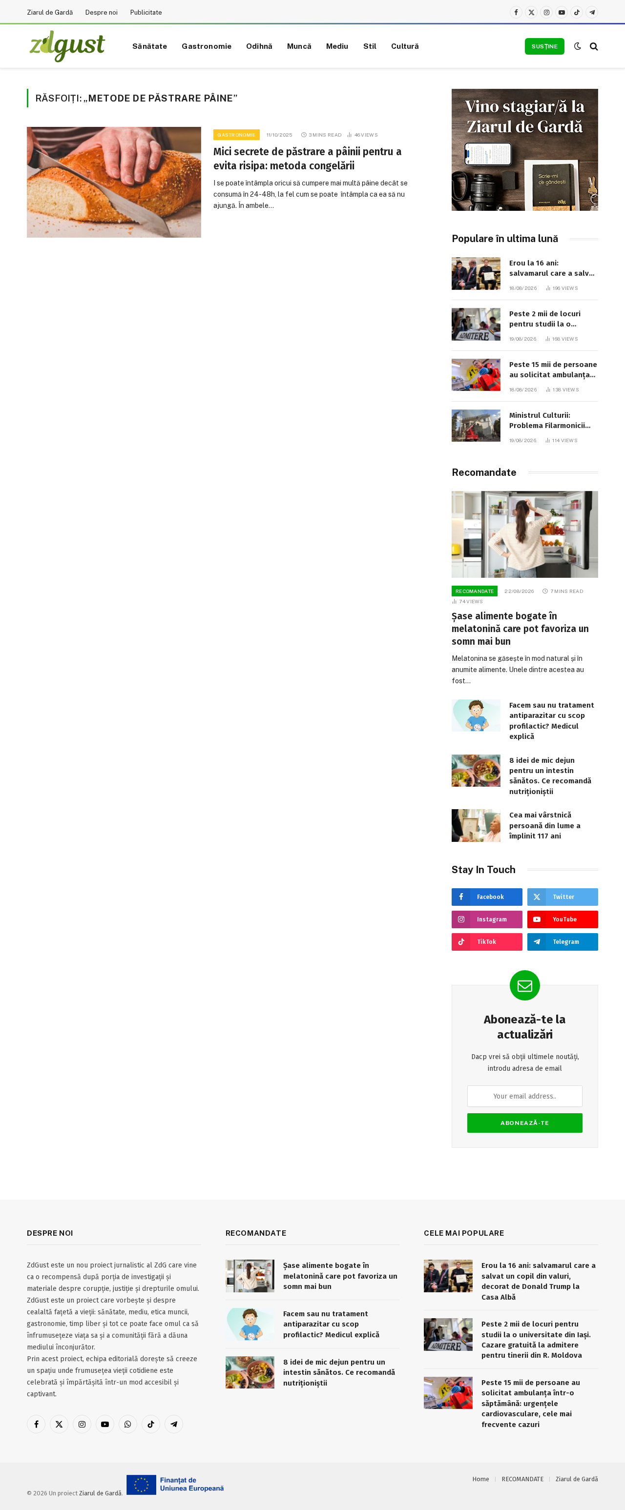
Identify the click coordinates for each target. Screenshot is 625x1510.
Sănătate (149, 45)
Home (480, 1479)
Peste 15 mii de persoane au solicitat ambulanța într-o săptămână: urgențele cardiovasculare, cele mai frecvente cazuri (553, 370)
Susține (545, 46)
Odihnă (259, 45)
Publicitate (146, 12)
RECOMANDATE (475, 591)
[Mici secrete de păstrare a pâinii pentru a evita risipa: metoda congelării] (114, 182)
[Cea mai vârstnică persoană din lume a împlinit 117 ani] (476, 825)
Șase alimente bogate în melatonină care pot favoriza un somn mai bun (520, 629)
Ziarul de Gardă (50, 12)
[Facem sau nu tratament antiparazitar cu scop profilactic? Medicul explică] (476, 715)
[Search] (593, 46)
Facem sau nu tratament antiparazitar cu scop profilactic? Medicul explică (551, 721)
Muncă (299, 45)
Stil (370, 45)
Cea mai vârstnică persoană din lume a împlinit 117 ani (545, 825)
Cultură (405, 45)
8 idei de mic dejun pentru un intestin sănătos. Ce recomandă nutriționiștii (550, 776)
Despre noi (101, 12)
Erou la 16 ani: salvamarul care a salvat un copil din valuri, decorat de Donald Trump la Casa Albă (553, 269)
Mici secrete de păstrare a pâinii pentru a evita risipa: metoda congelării (307, 158)
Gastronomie (206, 45)
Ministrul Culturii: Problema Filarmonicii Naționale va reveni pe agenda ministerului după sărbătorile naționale (549, 421)
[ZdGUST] (67, 46)
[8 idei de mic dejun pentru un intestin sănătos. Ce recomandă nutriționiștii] (476, 771)
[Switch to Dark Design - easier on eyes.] (577, 46)
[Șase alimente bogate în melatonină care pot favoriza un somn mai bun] (525, 534)
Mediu (337, 45)
